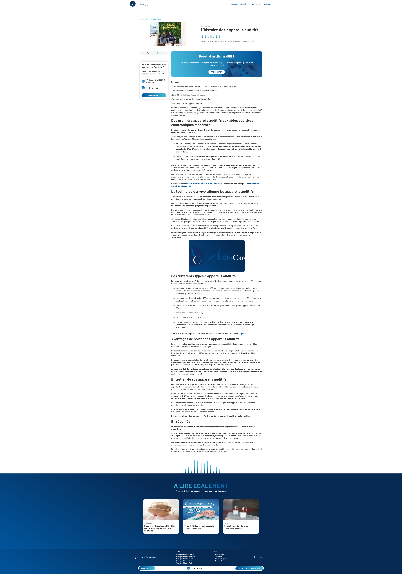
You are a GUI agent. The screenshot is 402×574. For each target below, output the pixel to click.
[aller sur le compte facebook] (254, 557)
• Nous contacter (220, 561)
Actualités (267, 4)
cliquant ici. (243, 333)
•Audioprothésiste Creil (183, 561)
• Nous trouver (219, 554)
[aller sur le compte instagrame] (257, 557)
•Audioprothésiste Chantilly (185, 554)
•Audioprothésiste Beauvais (185, 557)
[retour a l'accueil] (139, 4)
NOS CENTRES (146, 568)
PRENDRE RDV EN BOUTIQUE (249, 568)
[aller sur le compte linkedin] (261, 557)
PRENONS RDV (154, 95)
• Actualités (218, 557)
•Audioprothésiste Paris (183, 563)
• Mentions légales (220, 559)
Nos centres (256, 4)
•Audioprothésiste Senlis (184, 559)
